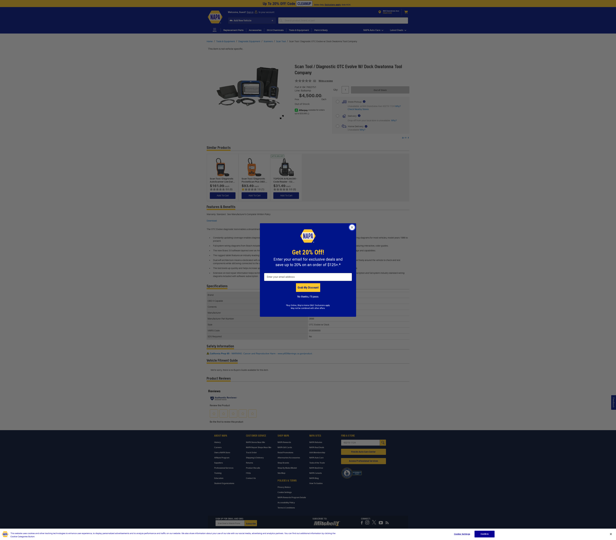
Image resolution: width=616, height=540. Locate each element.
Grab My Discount (308, 287)
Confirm (485, 534)
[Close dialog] (352, 227)
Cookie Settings (462, 534)
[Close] (610, 534)
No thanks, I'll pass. (308, 296)
